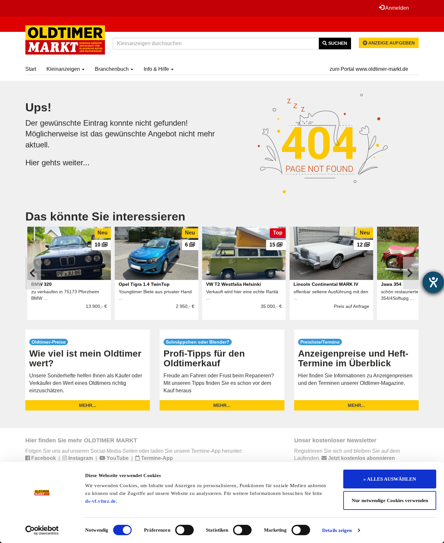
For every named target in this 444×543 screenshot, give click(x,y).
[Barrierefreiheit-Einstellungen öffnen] (433, 282)
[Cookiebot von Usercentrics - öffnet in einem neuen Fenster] (42, 530)
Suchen (337, 43)
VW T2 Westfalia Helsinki (233, 284)
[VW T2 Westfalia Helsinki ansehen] (244, 253)
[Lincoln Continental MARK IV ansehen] (331, 253)
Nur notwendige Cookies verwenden (390, 500)
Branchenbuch (112, 69)
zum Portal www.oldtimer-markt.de (369, 69)
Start (30, 69)
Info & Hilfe (157, 69)
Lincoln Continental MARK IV (326, 284)
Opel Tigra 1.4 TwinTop (144, 284)
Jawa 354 (391, 284)
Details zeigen (337, 530)
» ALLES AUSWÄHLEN (389, 479)
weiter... (76, 162)
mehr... (87, 405)
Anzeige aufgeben (391, 42)
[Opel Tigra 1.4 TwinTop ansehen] (156, 253)
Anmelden (396, 8)
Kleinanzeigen (63, 69)
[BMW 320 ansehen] (69, 253)
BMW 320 (41, 284)
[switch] (184, 530)
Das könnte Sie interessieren (105, 216)
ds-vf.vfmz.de (100, 501)
